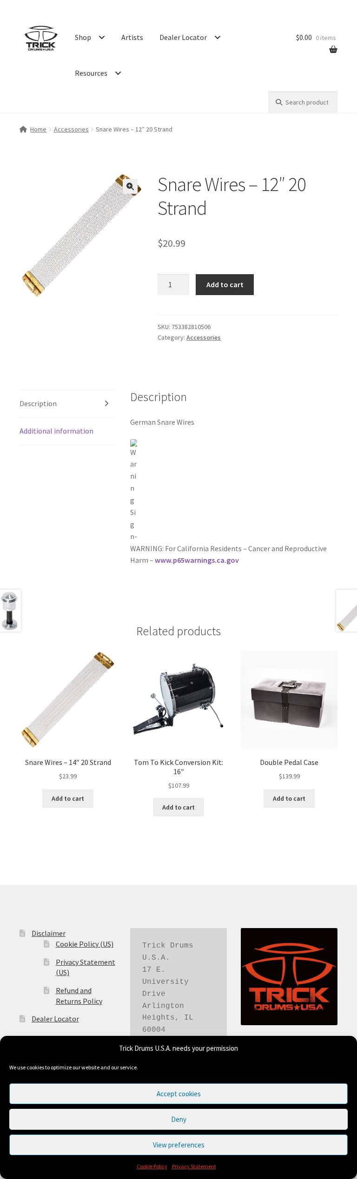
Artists (132, 37)
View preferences (179, 1144)
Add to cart (225, 284)
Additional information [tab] (56, 430)
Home (38, 129)
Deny (178, 1119)
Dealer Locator (183, 37)
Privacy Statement (194, 1166)
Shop (83, 37)
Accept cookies (179, 1093)
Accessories (71, 129)
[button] (130, 186)
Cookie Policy (152, 1166)
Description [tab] (38, 403)
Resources (91, 73)
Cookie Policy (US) (84, 943)
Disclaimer (49, 933)
